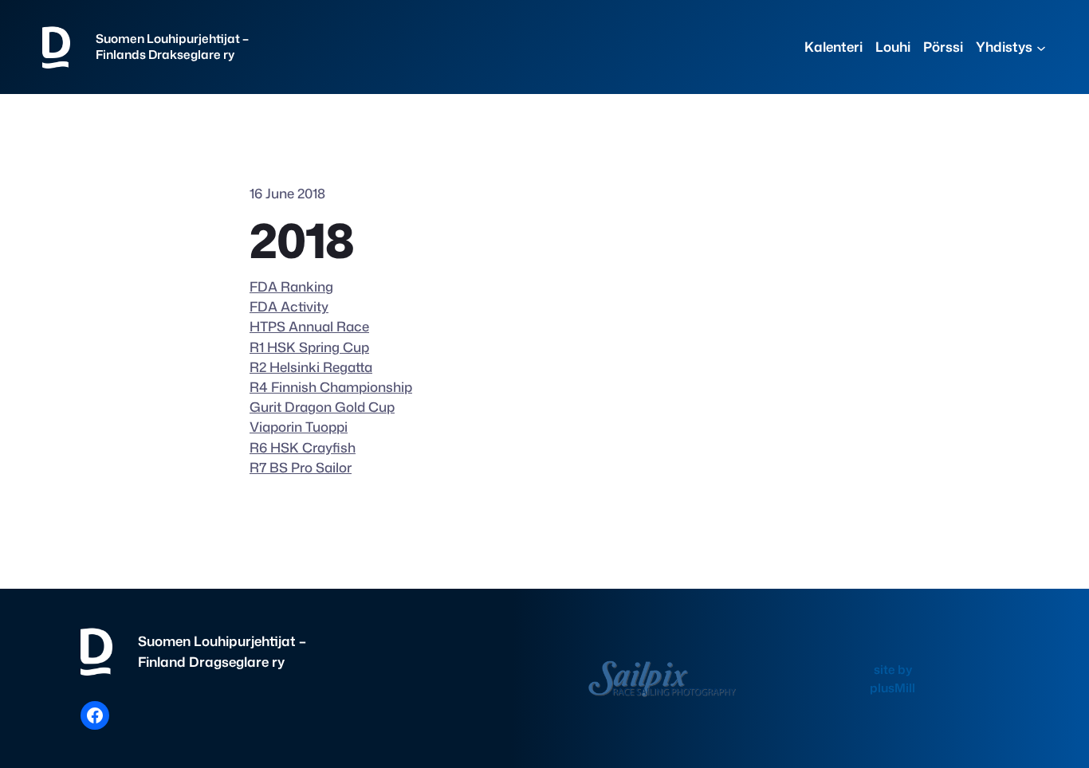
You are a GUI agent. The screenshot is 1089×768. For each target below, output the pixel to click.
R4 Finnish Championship (331, 387)
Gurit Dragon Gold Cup (322, 407)
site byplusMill (892, 678)
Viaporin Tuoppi (299, 426)
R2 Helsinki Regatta (311, 367)
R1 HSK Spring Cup (309, 347)
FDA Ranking (291, 286)
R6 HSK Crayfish (303, 447)
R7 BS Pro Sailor (301, 467)
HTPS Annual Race (309, 326)
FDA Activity (289, 306)
